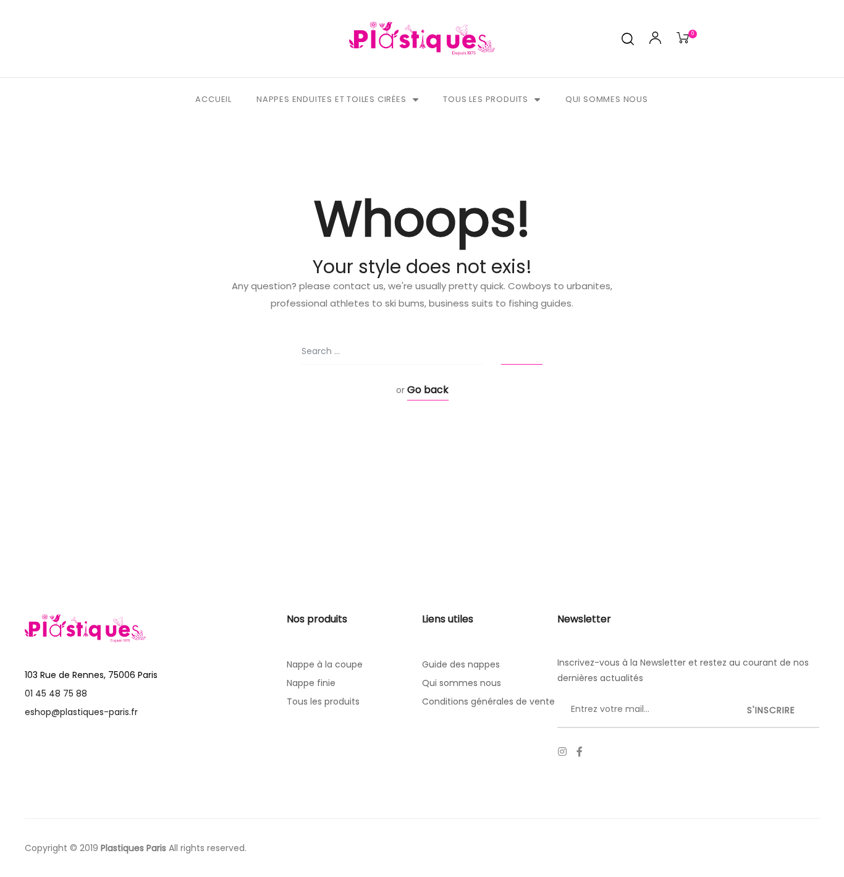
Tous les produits (485, 99)
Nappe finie (311, 683)
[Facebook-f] (579, 751)
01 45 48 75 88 (56, 693)
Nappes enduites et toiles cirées (331, 99)
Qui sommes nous (606, 99)
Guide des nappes (461, 664)
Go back (428, 390)
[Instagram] (562, 751)
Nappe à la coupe (325, 664)
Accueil (213, 99)
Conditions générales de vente (488, 701)
